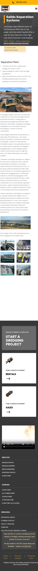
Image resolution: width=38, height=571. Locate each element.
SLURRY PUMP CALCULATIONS (10, 503)
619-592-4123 (21, 2)
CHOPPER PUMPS (7, 497)
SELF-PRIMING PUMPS (8, 493)
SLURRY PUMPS (6, 476)
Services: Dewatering (22, 41)
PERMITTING (4, 527)
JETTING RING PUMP (8, 500)
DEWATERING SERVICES (8, 472)
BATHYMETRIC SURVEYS (8, 517)
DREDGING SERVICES (8, 462)
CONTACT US (15, 307)
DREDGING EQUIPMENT (8, 466)
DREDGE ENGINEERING (8, 469)
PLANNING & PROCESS (7, 521)
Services (11, 41)
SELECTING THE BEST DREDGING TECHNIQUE (14, 530)
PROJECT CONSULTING (7, 524)
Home (6, 41)
